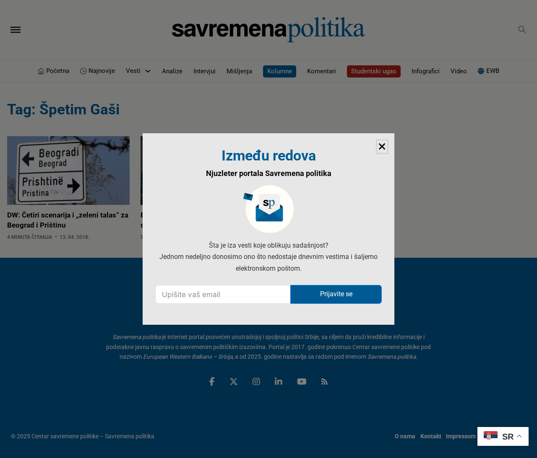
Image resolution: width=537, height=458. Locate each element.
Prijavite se (336, 294)
